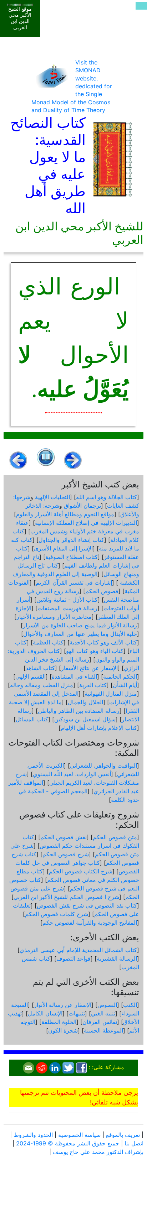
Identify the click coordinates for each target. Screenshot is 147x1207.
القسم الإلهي (30, 676)
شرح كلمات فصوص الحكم (56, 914)
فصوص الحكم (101, 591)
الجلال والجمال (85, 702)
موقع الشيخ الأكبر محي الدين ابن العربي (20, 18)
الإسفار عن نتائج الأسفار (89, 668)
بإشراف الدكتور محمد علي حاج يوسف (98, 1151)
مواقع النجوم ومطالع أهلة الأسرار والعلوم (65, 514)
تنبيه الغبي (103, 1013)
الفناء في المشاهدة (74, 676)
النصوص (107, 1004)
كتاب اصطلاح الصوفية (71, 556)
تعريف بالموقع (123, 1134)
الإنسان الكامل (45, 1013)
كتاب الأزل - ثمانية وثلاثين (67, 599)
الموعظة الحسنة (103, 1030)
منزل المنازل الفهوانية (111, 693)
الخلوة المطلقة (58, 1021)
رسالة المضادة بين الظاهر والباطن (79, 710)
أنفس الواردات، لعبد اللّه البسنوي (72, 774)
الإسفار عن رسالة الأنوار (62, 1004)
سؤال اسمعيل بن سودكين (85, 719)
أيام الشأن (125, 685)
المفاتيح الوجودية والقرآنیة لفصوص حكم (89, 922)
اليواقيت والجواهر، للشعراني (103, 765)
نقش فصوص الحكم (63, 837)
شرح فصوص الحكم (65, 854)
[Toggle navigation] (141, 6)
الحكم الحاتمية (120, 676)
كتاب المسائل (32, 719)
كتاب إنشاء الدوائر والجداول (71, 539)
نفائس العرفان (99, 1021)
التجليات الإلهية (52, 497)
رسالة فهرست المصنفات (67, 608)
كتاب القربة (93, 685)
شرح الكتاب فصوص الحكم (80, 871)
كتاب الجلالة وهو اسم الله (106, 497)
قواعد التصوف (73, 958)
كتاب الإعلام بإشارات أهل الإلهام (99, 727)
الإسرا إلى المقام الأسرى (63, 548)
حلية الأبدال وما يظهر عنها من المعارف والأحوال (80, 633)
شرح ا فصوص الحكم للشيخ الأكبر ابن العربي (66, 896)
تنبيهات (77, 1013)
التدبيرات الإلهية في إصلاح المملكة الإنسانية (86, 522)
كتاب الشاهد (40, 668)
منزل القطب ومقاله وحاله (41, 685)
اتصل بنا (134, 1143)
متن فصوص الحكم (115, 837)
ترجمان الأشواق (82, 505)
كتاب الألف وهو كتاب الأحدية (103, 642)
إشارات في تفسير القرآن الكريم (74, 582)
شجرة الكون (63, 1030)
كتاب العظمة (48, 642)
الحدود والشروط (33, 1134)
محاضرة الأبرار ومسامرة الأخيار (54, 616)
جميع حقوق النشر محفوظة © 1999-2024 (67, 1143)
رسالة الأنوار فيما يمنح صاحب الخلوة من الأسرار (80, 625)
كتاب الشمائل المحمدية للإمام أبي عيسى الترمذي (78, 949)
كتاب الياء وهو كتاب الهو (94, 650)
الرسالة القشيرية (117, 958)
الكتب (130, 1004)
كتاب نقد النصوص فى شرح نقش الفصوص (87, 905)
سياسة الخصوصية (79, 1134)
